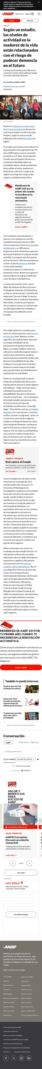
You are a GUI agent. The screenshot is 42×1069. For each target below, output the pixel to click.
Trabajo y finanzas (14, 459)
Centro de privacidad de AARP (12, 1027)
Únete (12, 21)
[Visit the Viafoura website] (26, 770)
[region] (21, 755)
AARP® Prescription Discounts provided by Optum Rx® (17, 840)
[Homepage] (8, 14)
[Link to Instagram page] (21, 1058)
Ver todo (31, 471)
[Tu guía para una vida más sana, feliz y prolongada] (32, 716)
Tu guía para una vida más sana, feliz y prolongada (12, 715)
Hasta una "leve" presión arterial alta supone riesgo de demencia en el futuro (12, 702)
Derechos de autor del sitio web (12, 1043)
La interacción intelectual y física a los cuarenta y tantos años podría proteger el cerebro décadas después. (20, 73)
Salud (6, 26)
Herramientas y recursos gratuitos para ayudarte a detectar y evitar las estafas (21, 466)
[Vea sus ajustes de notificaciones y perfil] (38, 759)
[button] (12, 863)
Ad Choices (6, 1052)
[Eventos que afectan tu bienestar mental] (32, 689)
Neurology (27, 138)
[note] (21, 121)
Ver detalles (11, 471)
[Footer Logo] (21, 947)
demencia (23, 263)
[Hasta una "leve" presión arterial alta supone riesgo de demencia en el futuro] (32, 702)
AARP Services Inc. (26, 990)
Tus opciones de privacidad (22, 1052)
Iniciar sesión (24, 742)
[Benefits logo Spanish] (10, 454)
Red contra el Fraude (18, 461)
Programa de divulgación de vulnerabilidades (16, 1048)
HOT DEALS (13, 883)
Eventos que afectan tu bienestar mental (12, 687)
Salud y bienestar (14, 833)
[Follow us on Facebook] (6, 1058)
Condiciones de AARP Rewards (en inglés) (15, 1039)
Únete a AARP (21, 227)
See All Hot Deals (21, 914)
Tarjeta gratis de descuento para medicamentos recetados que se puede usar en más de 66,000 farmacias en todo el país (18, 847)
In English (7, 89)
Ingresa (28, 14)
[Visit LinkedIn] (29, 1058)
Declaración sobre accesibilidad (12, 1035)
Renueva (30, 21)
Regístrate (19, 14)
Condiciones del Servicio (10, 1031)
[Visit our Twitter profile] (14, 1058)
